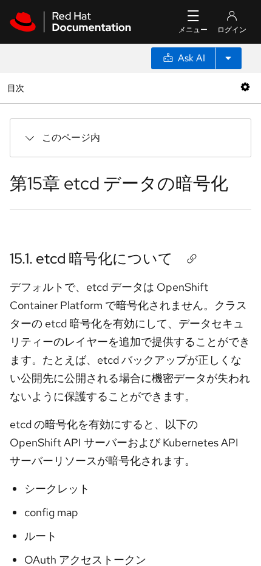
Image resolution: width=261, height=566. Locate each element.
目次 (17, 88)
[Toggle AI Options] (228, 58)
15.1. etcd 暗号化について (91, 258)
